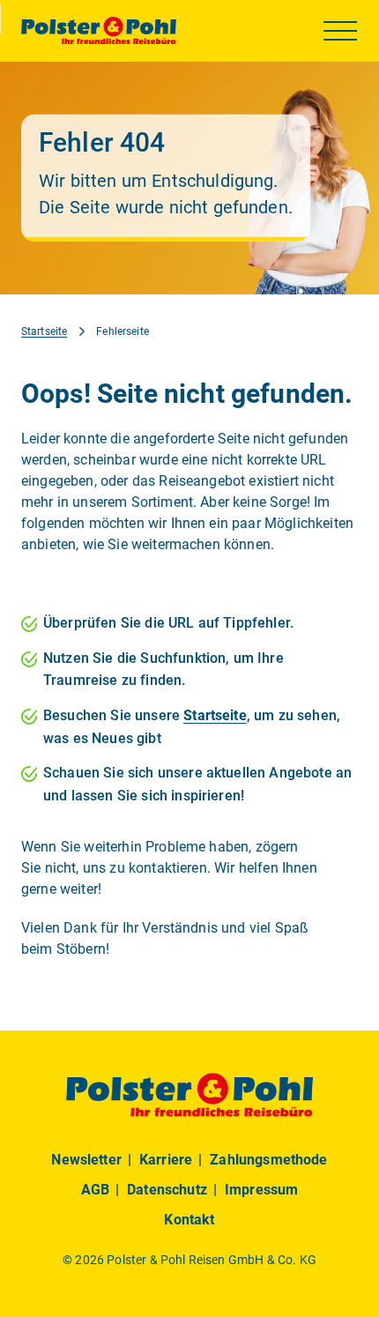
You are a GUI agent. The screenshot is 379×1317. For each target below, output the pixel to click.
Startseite (44, 331)
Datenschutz (167, 1189)
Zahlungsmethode (268, 1159)
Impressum (261, 1189)
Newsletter (86, 1159)
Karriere (165, 1159)
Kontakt (189, 1219)
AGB (95, 1189)
